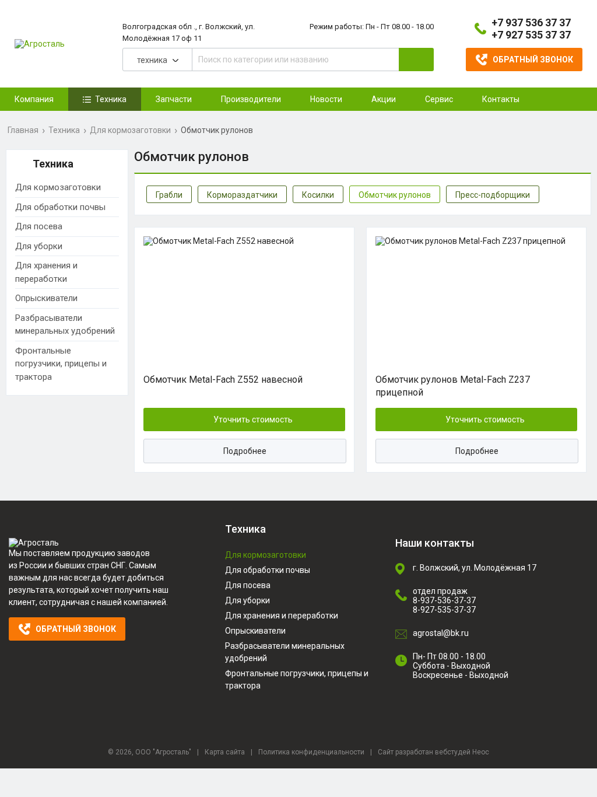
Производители (251, 99)
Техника (64, 130)
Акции (383, 99)
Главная (23, 130)
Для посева (38, 226)
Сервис (439, 99)
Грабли (169, 195)
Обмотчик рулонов (395, 195)
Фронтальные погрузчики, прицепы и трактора (61, 363)
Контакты (500, 99)
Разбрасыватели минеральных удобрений (65, 325)
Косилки (318, 195)
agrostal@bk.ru (441, 633)
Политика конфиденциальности (311, 752)
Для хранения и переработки (46, 272)
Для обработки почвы (60, 207)
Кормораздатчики (242, 195)
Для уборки (38, 246)
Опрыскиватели (46, 298)
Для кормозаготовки (130, 130)
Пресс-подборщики (492, 195)
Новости (326, 99)
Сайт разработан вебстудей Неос (433, 752)
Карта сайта (225, 752)
